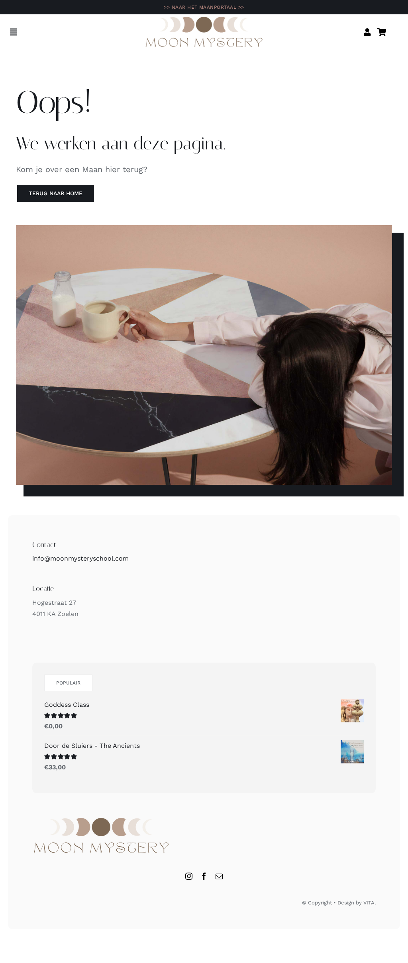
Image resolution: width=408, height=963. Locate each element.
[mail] (219, 876)
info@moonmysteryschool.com (80, 558)
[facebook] (204, 876)
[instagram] (188, 876)
